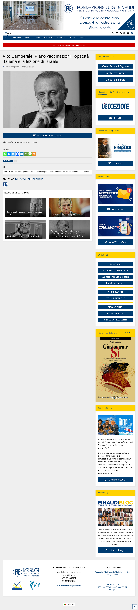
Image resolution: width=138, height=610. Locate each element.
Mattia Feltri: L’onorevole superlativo (23, 236)
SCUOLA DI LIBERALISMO (44, 38)
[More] (34, 154)
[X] (113, 33)
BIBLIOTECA (61, 38)
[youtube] (128, 33)
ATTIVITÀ (28, 38)
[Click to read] (25, 207)
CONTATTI (83, 38)
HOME (7, 38)
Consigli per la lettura (108, 333)
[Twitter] (13, 154)
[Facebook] (17, 154)
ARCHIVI (72, 38)
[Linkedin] (22, 154)
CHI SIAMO (17, 38)
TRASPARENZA (112, 584)
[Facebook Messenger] (9, 154)
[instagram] (124, 33)
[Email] (26, 154)
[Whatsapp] (5, 154)
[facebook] (121, 33)
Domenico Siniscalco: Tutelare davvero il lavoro (25, 213)
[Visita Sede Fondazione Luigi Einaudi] (69, 29)
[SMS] (30, 154)
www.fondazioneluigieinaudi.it (69, 586)
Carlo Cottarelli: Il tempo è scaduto (67, 214)
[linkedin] (117, 33)
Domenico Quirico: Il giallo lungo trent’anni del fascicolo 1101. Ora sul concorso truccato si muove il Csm (68, 233)
